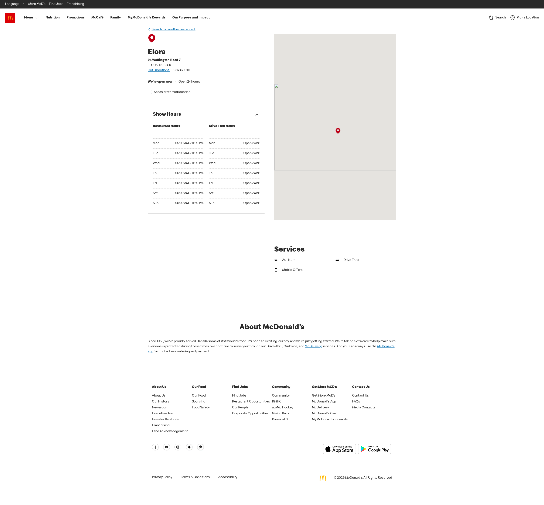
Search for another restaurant (174, 29)
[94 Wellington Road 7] (338, 131)
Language (12, 4)
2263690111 (181, 70)
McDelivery (313, 346)
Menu (28, 18)
